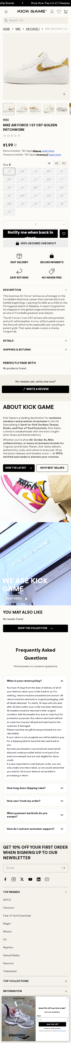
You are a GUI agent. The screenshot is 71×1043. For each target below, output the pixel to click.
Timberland (9, 971)
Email (39, 1016)
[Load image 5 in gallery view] (62, 109)
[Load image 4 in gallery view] (49, 109)
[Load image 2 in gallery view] (22, 109)
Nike (18, 29)
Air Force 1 (33, 29)
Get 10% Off (52, 1024)
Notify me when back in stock (30, 234)
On (5, 939)
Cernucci (8, 908)
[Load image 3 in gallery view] (35, 109)
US (56, 163)
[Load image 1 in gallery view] (9, 109)
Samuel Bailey (11, 955)
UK (49, 163)
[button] (6, 12)
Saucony (8, 963)
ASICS (7, 900)
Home (6, 29)
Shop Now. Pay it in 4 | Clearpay (46, 3)
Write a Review (44, 390)
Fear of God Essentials (17, 915)
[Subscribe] (63, 868)
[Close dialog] (67, 998)
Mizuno (7, 931)
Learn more (48, 151)
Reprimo (8, 947)
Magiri (7, 923)
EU (63, 163)
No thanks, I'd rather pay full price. (52, 1028)
